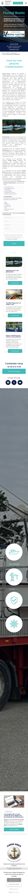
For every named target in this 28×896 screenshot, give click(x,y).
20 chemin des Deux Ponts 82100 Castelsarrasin (14, 47)
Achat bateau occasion (9, 188)
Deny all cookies (14, 884)
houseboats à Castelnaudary (13, 152)
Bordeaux (6, 203)
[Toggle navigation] (26, 3)
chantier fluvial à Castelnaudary (14, 162)
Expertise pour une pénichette (12, 271)
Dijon (6, 207)
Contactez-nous (18, 3)
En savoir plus (15, 283)
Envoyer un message (14, 371)
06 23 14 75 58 (14, 44)
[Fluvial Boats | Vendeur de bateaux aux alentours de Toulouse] (2, 3)
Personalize (14, 889)
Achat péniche (8, 189)
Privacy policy (15, 892)
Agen (6, 202)
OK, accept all (15, 880)
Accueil (2, 53)
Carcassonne (7, 205)
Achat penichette (8, 191)
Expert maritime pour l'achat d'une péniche (13, 336)
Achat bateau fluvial (9, 187)
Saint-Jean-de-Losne (9, 209)
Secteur (7, 53)
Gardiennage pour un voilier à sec (13, 303)
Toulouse (6, 210)
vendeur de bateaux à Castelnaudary (14, 74)
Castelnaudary (14, 53)
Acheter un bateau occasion (11, 194)
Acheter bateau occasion (10, 192)
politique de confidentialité (12, 239)
